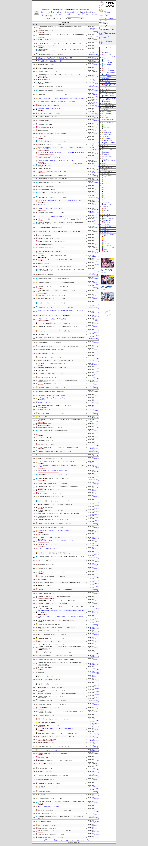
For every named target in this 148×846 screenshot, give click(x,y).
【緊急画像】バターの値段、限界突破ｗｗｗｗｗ (52, 255)
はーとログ (105, 241)
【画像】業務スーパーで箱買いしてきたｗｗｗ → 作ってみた (55, 160)
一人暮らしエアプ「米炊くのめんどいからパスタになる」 (51, 631)
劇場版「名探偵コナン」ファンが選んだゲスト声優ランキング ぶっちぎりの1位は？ (58, 733)
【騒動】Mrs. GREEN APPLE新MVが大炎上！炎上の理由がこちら (53, 430)
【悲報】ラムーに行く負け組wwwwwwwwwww (49, 624)
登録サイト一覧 (104, 15)
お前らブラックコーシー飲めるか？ (46, 455)
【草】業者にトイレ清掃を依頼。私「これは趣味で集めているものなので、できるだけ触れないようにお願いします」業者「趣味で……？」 (61, 647)
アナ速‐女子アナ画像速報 (109, 72)
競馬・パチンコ (86, 14)
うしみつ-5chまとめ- (94, 36)
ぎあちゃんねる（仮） (107, 210)
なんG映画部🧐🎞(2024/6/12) (44, 821)
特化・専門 (55, 12)
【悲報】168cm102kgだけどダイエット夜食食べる (49, 342)
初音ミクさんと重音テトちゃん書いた (47, 353)
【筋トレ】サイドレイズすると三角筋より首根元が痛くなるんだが (53, 746)
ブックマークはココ (105, 12)
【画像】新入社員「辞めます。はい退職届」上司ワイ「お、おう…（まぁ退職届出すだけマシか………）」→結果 (59, 663)
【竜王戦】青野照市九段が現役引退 (46, 244)
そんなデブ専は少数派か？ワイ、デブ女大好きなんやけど (51, 413)
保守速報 (105, 66)
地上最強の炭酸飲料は (43, 130)
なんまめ (105, 169)
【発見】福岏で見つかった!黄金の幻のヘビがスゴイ (50, 86)
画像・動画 (94, 14)
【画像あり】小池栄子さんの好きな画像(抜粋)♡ (49, 783)
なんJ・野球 (70, 12)
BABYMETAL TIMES (107, 220)
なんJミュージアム (107, 115)
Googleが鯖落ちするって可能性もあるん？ (47, 828)
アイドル (44, 14)
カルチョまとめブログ (107, 245)
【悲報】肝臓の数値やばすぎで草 (45, 120)
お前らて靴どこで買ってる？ (44, 370)
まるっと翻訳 (106, 145)
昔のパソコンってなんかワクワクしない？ (48, 750)
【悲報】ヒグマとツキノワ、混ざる (48, 544)
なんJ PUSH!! (105, 165)
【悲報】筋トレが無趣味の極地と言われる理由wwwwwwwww (52, 175)
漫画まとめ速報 (106, 152)
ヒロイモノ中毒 (106, 82)
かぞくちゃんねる (107, 111)
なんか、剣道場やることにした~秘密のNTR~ (107, 268)
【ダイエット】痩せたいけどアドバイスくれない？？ (50, 763)
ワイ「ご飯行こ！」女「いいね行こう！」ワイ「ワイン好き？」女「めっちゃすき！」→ (58, 346)
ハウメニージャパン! (107, 156)
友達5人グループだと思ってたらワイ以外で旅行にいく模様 (55, 58)
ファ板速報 (96, 371)
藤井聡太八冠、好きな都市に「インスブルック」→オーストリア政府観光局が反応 (57, 693)
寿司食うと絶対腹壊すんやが (44, 79)
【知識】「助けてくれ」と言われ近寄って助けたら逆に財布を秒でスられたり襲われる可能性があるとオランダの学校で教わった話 (61, 270)
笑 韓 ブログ (106, 136)
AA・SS (74, 14)
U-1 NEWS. (106, 52)
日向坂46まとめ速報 (107, 103)
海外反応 (44, 16)
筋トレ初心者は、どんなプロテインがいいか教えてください (52, 387)
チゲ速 (104, 208)
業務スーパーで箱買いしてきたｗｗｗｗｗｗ (48, 82)
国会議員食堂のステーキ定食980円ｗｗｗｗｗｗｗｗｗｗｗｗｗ (52, 46)
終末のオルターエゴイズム (107, 285)
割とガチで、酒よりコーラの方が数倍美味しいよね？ (50, 458)
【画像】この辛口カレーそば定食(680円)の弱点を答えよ (52, 319)
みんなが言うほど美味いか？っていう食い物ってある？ (51, 510)
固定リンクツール (104, 17)
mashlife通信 (106, 78)
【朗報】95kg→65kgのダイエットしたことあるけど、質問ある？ (53, 286)
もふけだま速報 (95, 172)
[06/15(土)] (59, 9)
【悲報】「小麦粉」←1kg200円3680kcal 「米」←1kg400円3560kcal (53, 483)
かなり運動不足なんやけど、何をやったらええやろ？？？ (51, 798)
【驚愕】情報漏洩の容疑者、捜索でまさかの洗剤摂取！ (51, 54)
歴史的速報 (105, 163)
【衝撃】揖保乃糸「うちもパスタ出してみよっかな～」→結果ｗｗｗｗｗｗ (55, 94)
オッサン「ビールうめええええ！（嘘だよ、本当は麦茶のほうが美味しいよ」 (56, 360)
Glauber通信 (106, 91)
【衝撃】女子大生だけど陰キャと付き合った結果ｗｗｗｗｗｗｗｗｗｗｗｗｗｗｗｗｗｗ (58, 486)
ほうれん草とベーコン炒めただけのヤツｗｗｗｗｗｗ (50, 373)
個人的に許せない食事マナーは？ (45, 768)
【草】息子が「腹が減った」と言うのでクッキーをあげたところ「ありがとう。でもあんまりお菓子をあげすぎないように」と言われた (61, 223)
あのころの (105, 185)
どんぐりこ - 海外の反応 (108, 93)
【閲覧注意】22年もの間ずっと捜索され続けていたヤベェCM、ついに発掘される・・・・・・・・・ (56, 291)
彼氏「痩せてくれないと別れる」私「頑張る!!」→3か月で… (52, 298)
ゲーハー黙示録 (106, 147)
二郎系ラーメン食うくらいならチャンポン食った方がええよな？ (53, 519)
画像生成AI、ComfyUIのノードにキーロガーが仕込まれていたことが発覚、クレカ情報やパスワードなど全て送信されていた (61, 148)
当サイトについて (104, 14)
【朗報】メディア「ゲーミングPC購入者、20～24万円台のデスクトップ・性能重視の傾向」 (61, 98)
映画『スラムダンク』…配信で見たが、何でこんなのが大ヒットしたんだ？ (55, 540)
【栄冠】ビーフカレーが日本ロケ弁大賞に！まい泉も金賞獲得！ (53, 753)
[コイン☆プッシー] (107, 295)
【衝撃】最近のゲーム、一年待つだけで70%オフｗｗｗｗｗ (52, 725)
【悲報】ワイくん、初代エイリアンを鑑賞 (48, 684)
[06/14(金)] (64, 9)
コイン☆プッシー (105, 301)
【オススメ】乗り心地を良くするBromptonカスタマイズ (51, 644)
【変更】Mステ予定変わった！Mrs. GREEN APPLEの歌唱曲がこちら (54, 141)
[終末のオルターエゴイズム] (107, 278)
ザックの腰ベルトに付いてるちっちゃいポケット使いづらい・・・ (57, 323)
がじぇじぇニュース (94, 28)
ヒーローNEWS (106, 224)
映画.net (97, 541)
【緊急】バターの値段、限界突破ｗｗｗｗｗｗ (49, 507)
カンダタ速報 (106, 127)
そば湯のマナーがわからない (45, 402)
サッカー (77, 12)
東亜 (88, 12)
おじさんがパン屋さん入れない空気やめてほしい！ (50, 383)
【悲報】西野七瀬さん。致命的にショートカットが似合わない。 (53, 212)
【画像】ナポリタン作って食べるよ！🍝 (47, 168)
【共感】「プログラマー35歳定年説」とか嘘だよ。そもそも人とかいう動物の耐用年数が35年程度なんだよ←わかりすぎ (61, 338)
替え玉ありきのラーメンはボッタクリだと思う (49, 679)
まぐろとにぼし (106, 243)
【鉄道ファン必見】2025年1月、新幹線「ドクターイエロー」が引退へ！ (54, 501)
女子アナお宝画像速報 (107, 41)
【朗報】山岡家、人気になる (44, 791)
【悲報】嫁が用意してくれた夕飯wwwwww (48, 30)
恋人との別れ (41, 672)
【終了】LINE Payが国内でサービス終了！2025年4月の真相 (51, 303)
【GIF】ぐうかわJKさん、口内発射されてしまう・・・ (51, 739)
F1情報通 (105, 87)
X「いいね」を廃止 (42, 417)
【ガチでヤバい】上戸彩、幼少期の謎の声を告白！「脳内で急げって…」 (55, 775)
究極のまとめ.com (106, 222)
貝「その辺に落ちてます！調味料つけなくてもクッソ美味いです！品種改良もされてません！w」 (60, 582)
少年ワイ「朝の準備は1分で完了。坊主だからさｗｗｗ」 (51, 527)
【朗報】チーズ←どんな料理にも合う (47, 568)
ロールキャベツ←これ (43, 334)
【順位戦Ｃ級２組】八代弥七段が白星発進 (48, 189)
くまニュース (106, 154)
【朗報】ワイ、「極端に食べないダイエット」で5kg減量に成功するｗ (54, 603)
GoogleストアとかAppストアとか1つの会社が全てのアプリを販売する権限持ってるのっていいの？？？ (59, 27)
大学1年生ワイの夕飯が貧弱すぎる (46, 186)
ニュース (83, 12)
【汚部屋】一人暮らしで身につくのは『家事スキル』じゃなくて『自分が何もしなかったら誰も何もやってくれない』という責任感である (61, 711)
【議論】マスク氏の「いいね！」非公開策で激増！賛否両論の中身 (53, 278)
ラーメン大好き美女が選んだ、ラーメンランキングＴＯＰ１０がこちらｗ (55, 652)
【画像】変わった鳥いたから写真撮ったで (50, 251)
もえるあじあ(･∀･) (106, 134)
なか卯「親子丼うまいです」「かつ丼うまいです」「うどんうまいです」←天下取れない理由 (59, 43)
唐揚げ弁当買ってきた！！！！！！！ (47, 757)
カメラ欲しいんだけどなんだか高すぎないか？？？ (50, 489)
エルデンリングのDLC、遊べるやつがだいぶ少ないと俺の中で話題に (54, 315)
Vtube (64, 14)
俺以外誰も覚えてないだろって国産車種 (47, 564)
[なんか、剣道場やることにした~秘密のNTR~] (107, 261)
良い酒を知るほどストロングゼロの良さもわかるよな (50, 837)
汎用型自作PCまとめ (94, 99)
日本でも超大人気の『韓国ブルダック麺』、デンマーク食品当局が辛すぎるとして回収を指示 (59, 219)
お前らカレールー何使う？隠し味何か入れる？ (49, 238)
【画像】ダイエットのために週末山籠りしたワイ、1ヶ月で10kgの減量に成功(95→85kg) (58, 326)
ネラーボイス (106, 117)
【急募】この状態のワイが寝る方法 (46, 593)
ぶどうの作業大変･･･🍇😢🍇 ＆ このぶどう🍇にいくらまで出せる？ (58, 101)
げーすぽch (105, 200)
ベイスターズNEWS (106, 181)
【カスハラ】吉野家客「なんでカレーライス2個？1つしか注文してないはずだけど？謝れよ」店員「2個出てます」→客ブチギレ (60, 607)
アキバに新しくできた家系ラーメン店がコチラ (49, 113)
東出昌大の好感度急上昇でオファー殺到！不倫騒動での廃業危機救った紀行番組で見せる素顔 (61, 611)
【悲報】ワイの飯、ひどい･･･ (47, 437)
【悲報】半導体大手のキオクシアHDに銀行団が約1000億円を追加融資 (55, 655)
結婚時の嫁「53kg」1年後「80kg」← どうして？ (49, 377)
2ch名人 (97, 189)
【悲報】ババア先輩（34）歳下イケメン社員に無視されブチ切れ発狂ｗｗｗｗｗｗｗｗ (58, 447)
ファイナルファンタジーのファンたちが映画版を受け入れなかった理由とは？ (56, 736)
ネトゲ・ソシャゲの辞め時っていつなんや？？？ (50, 806)
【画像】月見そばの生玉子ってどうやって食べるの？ (51, 157)
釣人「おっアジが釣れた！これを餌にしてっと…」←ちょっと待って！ (54, 830)
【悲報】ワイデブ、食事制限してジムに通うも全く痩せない (52, 704)
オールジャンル (46, 12)
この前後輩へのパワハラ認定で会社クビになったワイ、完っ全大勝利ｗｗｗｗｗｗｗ (57, 380)
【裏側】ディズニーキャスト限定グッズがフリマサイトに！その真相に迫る (55, 307)
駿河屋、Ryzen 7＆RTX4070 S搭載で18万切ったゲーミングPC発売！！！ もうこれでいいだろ (60, 311)
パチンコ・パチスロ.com (108, 132)
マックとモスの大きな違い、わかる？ (47, 68)
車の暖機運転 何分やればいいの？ (46, 274)
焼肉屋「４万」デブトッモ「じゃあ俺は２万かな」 (50, 493)
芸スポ (93, 12)
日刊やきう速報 (106, 173)
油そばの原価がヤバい (43, 204)
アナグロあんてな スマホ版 (106, 18)
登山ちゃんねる (95, 58)
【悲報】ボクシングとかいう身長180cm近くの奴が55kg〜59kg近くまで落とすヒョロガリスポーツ (60, 231)
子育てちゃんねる (106, 214)
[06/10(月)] (86, 9)
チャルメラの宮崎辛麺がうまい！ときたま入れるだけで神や (55, 728)
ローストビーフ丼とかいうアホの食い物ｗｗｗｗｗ (50, 116)
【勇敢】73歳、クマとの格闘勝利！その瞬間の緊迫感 (50, 90)
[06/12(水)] (75, 9)
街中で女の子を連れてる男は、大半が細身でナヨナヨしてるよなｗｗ (54, 719)
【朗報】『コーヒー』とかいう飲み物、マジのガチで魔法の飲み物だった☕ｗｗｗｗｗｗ (58, 620)
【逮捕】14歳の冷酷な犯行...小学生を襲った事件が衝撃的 (51, 349)
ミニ (103, 38)
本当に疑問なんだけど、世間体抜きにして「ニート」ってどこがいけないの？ (56, 810)
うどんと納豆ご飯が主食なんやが (45, 127)
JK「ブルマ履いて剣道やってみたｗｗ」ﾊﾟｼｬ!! (48, 707)
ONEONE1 (103, 287)
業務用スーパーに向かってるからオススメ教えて (49, 641)
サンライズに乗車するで (43, 137)
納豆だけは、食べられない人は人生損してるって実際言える (52, 634)
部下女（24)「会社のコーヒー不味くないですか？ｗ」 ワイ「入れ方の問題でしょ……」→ (59, 627)
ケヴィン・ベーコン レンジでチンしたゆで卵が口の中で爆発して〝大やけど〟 (56, 259)
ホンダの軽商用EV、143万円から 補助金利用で (49, 105)
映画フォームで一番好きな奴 (44, 561)
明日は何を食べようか (94, 61)
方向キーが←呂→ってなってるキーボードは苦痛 (49, 144)
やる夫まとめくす (107, 76)
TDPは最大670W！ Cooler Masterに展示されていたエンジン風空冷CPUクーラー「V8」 (59, 200)
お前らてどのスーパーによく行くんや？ (47, 813)
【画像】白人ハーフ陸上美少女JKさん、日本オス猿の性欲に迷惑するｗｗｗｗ (56, 596)
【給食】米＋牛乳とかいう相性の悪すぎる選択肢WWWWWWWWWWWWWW (56, 659)
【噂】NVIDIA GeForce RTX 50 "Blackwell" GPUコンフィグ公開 (53, 530)
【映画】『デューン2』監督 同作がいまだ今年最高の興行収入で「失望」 (55, 553)
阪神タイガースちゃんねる (108, 218)
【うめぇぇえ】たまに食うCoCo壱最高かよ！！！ (52, 216)
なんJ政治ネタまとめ (107, 138)
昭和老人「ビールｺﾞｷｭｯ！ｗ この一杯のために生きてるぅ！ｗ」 (53, 241)
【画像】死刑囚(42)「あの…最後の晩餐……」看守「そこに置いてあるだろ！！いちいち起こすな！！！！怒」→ (60, 75)
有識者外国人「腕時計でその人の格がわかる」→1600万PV (51, 834)
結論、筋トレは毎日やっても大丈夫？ (47, 444)
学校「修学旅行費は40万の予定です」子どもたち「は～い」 (55, 405)
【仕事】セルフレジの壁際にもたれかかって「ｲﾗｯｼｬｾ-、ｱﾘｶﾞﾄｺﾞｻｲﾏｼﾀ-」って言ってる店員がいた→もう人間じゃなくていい (61, 817)
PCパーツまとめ (95, 145)
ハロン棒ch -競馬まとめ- (107, 171)
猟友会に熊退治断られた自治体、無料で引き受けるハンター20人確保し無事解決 (61, 152)
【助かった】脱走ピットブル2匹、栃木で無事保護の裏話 (51, 193)
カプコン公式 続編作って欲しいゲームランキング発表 (51, 638)
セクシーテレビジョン (107, 251)
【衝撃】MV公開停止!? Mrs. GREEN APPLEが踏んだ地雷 (51, 391)
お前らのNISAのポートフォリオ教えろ (47, 722)
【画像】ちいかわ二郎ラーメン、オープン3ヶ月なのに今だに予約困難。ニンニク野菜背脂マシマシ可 (61, 617)
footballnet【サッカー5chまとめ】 (109, 247)
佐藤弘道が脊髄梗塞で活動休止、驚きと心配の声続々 (50, 427)
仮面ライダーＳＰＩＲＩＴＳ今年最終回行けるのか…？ (51, 687)
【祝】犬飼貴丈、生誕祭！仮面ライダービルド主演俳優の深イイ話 (53, 700)
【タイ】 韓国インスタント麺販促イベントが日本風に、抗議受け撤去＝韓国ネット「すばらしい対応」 (61, 466)
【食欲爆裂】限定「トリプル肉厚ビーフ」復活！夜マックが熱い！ (53, 475)
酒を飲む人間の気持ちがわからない (46, 742)
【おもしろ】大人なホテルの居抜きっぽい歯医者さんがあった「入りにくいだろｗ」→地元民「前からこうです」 (61, 802)
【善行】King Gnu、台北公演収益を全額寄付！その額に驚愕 (52, 133)
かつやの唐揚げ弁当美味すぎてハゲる (47, 715)
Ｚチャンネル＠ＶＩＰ (107, 230)
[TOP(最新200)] (45, 9)
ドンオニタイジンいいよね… (44, 409)
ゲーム (50, 14)
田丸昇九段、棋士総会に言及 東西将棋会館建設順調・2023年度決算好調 (55, 504)
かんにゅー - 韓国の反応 (108, 105)
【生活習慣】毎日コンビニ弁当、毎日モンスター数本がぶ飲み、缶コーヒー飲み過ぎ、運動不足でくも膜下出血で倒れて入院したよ (61, 164)
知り (103, 43)
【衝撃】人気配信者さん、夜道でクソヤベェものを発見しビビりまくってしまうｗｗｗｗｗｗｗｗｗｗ (61, 35)
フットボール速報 (107, 113)
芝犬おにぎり (104, 270)
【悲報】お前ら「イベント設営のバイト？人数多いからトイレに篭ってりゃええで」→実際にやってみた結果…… (61, 420)
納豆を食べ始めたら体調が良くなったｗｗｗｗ (49, 39)
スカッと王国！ (106, 187)
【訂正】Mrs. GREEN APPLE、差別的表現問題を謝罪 (50, 227)
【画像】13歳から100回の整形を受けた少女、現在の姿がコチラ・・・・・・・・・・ (58, 178)
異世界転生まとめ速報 (107, 140)
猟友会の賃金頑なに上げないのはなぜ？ (49, 108)
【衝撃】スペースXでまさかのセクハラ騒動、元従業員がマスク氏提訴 (54, 451)
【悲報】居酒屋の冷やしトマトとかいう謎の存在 (49, 787)
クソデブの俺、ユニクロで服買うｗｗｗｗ (48, 667)
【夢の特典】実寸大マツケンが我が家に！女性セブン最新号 (52, 197)
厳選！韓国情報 (106, 89)
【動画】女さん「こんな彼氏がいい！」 (47, 124)
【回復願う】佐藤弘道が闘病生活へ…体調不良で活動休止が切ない (53, 478)
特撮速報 (97, 264)
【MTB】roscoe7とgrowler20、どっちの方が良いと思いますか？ (52, 395)
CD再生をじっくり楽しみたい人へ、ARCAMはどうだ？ (52, 398)
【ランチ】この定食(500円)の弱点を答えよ (50, 537)
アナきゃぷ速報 (107, 55)
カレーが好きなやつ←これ (44, 794)
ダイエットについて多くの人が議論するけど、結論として (51, 576)
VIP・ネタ (62, 12)
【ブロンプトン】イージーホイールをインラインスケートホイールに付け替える (56, 600)
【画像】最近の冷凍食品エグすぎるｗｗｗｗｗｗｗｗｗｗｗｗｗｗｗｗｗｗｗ (56, 282)
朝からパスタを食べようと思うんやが (47, 579)
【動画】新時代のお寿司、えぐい (45, 440)
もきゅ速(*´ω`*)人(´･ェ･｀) (108, 232)
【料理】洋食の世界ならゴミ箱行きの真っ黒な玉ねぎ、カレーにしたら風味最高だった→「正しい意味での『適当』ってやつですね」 (61, 557)
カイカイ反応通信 (107, 62)
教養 (79, 14)
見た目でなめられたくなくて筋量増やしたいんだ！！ (50, 357)
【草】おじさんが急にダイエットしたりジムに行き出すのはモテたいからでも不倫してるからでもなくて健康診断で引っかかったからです (61, 50)
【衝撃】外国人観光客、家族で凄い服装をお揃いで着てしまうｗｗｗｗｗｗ (55, 248)
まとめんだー (105, 198)
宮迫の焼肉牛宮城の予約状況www (46, 423)
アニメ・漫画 (57, 14)
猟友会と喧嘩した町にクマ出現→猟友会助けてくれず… (54, 470)
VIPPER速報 (106, 74)
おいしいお (96, 68)
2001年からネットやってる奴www (46, 825)
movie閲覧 (96, 427)
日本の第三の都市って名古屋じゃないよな (50, 61)
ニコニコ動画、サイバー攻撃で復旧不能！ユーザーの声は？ (52, 690)
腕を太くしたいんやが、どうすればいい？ (48, 64)
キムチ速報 (106, 60)
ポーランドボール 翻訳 (107, 226)
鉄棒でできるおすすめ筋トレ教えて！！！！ (48, 779)
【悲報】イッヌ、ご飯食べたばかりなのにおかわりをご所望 (52, 171)
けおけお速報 (105, 206)
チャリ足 (97, 395)
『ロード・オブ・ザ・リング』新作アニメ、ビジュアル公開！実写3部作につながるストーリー (60, 331)
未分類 (50, 16)
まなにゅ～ (105, 212)
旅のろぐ (97, 83)
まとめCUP (105, 249)
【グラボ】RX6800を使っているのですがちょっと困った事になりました (56, 462)
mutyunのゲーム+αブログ (107, 202)
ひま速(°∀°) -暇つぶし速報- (108, 204)
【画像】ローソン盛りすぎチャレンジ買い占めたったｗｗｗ (52, 696)
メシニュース (96, 44)
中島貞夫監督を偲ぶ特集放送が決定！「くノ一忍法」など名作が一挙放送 (55, 760)
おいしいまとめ (95, 47)
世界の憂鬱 (106, 68)
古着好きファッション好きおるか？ (46, 585)
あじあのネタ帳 (106, 80)
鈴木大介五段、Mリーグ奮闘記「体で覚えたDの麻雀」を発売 (52, 367)
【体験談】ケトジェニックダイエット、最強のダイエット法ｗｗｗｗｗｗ (55, 589)
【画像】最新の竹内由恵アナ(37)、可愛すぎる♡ (49, 516)
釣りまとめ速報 (95, 831)
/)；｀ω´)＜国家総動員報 (107, 167)
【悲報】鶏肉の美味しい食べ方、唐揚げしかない (49, 71)
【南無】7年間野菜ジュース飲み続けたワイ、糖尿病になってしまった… (54, 523)
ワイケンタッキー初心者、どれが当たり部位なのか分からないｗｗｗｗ (54, 266)
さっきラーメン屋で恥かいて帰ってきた (48, 548)
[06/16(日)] (53, 9)
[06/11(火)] (81, 9)
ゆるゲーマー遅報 (106, 36)
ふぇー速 (105, 183)
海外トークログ (106, 109)
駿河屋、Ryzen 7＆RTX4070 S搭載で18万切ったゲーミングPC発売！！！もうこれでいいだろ (59, 513)
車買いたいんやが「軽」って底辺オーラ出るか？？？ (50, 676)
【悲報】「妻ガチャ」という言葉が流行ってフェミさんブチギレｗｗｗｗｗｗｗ (56, 572)
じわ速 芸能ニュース (108, 64)
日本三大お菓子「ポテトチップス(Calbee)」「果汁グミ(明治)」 (52, 295)
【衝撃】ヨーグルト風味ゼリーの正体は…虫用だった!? (50, 182)
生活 (68, 14)
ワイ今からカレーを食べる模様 (45, 771)
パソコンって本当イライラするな (45, 434)
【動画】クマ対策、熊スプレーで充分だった (51, 208)
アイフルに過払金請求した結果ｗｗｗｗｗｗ (48, 235)
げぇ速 (104, 228)
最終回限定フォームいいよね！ (45, 263)
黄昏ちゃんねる (106, 216)
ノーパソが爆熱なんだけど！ (44, 534)
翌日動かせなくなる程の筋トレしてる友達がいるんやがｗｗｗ (52, 496)
